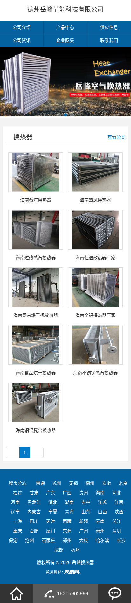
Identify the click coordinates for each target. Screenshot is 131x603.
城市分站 (17, 483)
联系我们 (109, 40)
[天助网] (65, 572)
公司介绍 (22, 27)
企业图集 (65, 40)
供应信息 (109, 27)
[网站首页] (16, 593)
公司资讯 (22, 40)
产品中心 (65, 27)
